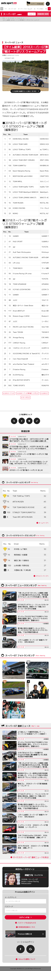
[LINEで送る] (29, 421)
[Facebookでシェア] (22, 421)
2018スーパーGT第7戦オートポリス (28, 393)
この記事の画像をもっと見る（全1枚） (24, 91)
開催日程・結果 (43, 14)
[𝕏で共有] (14, 421)
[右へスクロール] (49, 8)
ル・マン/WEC (39, 9)
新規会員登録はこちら (27, 927)
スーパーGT (12, 9)
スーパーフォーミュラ (25, 9)
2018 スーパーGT (9, 393)
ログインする (24, 917)
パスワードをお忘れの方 (27, 923)
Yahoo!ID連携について (26, 959)
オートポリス (26, 397)
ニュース (32, 14)
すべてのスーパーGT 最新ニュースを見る (31, 857)
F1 (6, 9)
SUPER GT (45, 393)
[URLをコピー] (37, 421)
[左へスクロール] (1, 8)
